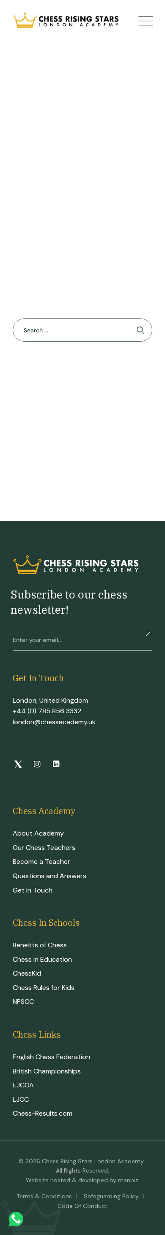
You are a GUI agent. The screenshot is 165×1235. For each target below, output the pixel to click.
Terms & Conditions (44, 1196)
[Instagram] (37, 765)
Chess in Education (42, 959)
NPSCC (23, 1001)
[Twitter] (18, 765)
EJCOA (23, 1085)
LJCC (21, 1099)
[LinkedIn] (56, 765)
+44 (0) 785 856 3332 (47, 710)
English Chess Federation (51, 1056)
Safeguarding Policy (111, 1196)
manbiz (128, 1180)
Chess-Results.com (42, 1113)
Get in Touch (32, 890)
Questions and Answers (49, 875)
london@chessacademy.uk (54, 721)
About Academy (38, 833)
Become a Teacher (41, 861)
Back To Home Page (78, 372)
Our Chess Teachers (44, 847)
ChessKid (27, 973)
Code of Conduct (82, 1206)
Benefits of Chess (40, 945)
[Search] (140, 330)
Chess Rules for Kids (43, 987)
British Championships (47, 1071)
